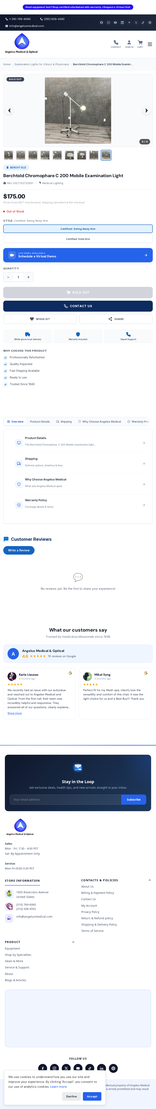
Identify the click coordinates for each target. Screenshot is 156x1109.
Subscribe (134, 799)
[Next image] (146, 110)
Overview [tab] (17, 421)
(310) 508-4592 (26, 909)
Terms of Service (92, 931)
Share (119, 319)
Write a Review (19, 550)
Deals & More (14, 961)
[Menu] (150, 44)
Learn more (58, 1087)
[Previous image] (9, 110)
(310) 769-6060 (26, 904)
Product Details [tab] (40, 421)
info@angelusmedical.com (34, 916)
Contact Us (88, 899)
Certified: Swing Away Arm (78, 228)
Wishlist (43, 319)
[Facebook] (101, 22)
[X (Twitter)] (136, 22)
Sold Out (81, 292)
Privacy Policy (90, 912)
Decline (71, 1096)
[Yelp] (129, 22)
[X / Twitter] (66, 1068)
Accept (92, 1096)
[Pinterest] (150, 22)
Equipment (12, 948)
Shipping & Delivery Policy (99, 924)
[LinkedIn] (122, 22)
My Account (89, 905)
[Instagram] (108, 22)
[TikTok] (143, 22)
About (9, 974)
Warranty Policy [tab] (142, 421)
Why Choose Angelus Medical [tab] (101, 421)
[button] (78, 255)
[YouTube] (115, 22)
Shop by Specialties (18, 955)
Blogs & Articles (15, 980)
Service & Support (17, 967)
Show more (15, 713)
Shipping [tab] (66, 421)
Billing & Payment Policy (97, 893)
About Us (87, 886)
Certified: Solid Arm (78, 239)
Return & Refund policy (97, 918)
